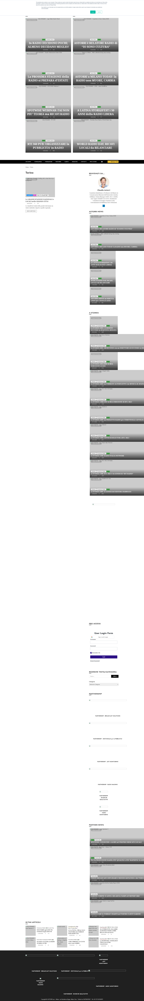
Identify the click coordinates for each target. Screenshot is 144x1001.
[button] (106, 161)
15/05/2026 (45, 150)
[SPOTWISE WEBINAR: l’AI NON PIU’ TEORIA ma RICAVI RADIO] (48, 102)
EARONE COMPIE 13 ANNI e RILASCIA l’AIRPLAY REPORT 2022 (115, 896)
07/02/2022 (94, 332)
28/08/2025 (29, 203)
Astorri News (94, 39)
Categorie (92, 682)
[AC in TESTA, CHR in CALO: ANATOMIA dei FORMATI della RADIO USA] (62, 931)
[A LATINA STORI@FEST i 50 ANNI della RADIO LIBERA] (95, 102)
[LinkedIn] (104, 206)
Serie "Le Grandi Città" (42, 195)
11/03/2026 (93, 150)
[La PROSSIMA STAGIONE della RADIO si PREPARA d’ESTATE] (48, 68)
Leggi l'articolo (31, 211)
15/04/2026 (93, 117)
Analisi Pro (29, 195)
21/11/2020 (94, 422)
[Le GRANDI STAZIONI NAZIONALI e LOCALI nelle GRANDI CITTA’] (40, 187)
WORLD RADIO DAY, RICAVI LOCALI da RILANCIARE (96, 146)
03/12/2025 (94, 302)
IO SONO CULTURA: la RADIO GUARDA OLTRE (46, 942)
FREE (44, 39)
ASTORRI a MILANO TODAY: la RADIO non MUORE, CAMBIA (95, 78)
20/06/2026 (45, 117)
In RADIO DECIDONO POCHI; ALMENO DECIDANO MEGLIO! (48, 45)
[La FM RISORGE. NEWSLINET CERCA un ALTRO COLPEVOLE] (93, 942)
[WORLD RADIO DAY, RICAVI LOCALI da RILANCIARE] (95, 136)
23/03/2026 (94, 844)
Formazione (48, 161)
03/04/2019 (94, 458)
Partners (58, 161)
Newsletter (114, 161)
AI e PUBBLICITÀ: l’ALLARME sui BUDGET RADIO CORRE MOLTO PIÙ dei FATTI (109, 930)
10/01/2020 (94, 440)
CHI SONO (28, 161)
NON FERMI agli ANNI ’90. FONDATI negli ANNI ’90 (45, 930)
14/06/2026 (93, 49)
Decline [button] (99, 12)
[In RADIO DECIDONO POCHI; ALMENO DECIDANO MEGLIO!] (48, 35)
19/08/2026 (103, 934)
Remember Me (96, 652)
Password (93, 646)
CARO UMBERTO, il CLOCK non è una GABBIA (76, 942)
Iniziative (74, 161)
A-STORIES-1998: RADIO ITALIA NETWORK (107, 456)
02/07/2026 (45, 49)
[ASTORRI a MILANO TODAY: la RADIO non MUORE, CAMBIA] (95, 68)
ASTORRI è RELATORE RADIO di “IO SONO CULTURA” (95, 45)
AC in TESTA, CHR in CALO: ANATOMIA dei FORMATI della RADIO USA (76, 931)
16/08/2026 (103, 946)
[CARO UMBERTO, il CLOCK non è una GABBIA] (62, 942)
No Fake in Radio (114, 927)
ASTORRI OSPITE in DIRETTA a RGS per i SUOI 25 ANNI (102, 300)
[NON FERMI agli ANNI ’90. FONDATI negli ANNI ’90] (31, 931)
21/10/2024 (94, 880)
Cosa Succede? (103, 927)
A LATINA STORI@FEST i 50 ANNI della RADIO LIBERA (95, 112)
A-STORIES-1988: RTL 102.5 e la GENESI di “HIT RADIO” (112, 474)
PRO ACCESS (93, 161)
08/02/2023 (94, 898)
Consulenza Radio (72, 939)
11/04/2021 (94, 386)
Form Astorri (39, 939)
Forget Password (95, 661)
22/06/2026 (45, 83)
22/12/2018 (94, 475)
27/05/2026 (93, 83)
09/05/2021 (94, 368)
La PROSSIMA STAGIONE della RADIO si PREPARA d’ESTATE (48, 78)
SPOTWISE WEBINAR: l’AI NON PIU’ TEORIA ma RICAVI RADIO (48, 112)
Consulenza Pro (72, 926)
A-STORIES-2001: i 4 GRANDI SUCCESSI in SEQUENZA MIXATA (103, 329)
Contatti (83, 161)
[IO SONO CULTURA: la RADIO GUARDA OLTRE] (31, 942)
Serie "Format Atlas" (73, 928)
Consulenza (38, 161)
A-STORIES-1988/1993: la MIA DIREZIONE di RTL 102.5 (111, 402)
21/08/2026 (40, 933)
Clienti (66, 161)
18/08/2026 (40, 945)
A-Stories (94, 325)
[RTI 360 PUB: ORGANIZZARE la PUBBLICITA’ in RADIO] (48, 136)
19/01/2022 (94, 350)
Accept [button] (93, 12)
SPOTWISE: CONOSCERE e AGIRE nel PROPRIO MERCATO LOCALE (116, 842)
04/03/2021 (94, 404)
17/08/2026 (71, 945)
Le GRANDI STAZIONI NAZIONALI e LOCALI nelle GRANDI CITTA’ (40, 200)
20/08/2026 (72, 935)
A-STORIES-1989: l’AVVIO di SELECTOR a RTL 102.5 (110, 438)
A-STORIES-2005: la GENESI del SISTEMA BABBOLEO (111, 492)
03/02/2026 (94, 862)
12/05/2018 (94, 493)
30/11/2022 (94, 916)
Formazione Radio (101, 325)
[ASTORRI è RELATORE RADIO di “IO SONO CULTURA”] (95, 35)
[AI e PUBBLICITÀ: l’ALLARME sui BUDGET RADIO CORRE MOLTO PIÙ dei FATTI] (93, 931)
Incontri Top (51, 928)
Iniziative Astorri (50, 39)
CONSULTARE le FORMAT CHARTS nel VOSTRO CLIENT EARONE (116, 914)
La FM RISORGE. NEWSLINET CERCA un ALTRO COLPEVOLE (109, 942)
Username (93, 639)
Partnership (98, 840)
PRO (35, 195)
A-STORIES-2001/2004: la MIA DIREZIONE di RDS (102, 365)
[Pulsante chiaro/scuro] (102, 161)
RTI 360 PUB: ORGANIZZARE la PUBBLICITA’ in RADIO (48, 146)
